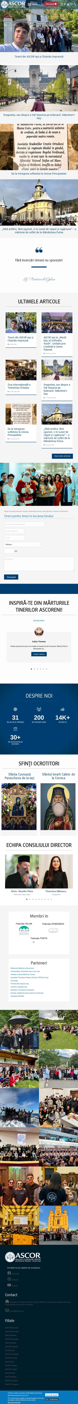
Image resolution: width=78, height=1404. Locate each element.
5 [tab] (44, 669)
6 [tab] (47, 669)
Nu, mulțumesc (52, 1399)
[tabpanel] (39, 642)
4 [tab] (41, 669)
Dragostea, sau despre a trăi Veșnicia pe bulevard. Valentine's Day (39, 116)
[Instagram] (71, 4)
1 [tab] (31, 669)
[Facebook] (65, 4)
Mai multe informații (14, 1402)
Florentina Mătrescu (56, 891)
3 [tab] (37, 669)
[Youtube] (68, 4)
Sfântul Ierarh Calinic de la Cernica (58, 776)
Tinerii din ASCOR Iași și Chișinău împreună (39, 57)
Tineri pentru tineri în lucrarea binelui (28, 516)
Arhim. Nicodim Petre (22, 891)
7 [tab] (45, 899)
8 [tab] (48, 899)
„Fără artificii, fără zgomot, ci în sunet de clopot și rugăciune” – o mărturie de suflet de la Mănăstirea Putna (39, 230)
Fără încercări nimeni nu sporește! (39, 260)
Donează (50, 3)
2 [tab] (34, 669)
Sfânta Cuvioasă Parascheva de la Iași (19, 776)
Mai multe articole (62, 456)
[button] (32, 4)
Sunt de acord (51, 1394)
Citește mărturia (39, 654)
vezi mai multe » (39, 620)
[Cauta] (74, 4)
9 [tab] (51, 899)
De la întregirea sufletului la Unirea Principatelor (39, 173)
